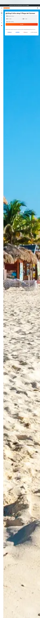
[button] (39, 5)
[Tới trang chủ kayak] (7, 8)
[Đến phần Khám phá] (1, 18)
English (28, 5)
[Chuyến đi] (1, 23)
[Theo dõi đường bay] (1, 20)
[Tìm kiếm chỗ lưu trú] (1, 13)
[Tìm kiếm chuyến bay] (1, 11)
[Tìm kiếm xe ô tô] (1, 15)
